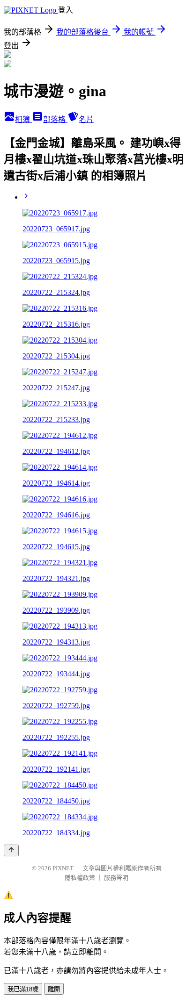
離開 (54, 989)
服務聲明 (116, 877)
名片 (86, 119)
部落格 (55, 119)
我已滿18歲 (22, 989)
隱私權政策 (80, 877)
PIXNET (63, 868)
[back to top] (11, 850)
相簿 (23, 119)
